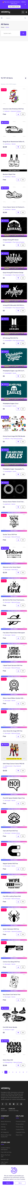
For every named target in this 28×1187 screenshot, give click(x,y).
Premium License (20, 1121)
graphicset (7, 504)
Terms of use (19, 1127)
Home (2, 27)
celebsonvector (8, 766)
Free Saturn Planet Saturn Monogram (14, 632)
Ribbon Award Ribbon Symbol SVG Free (14, 698)
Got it (8, 1183)
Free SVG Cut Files (6, 1152)
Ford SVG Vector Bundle (10, 1027)
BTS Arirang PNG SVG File (10, 338)
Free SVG (3, 1129)
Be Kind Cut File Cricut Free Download (14, 600)
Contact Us (4, 1124)
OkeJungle (7, 537)
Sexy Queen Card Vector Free (11, 994)
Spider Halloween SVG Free (11, 929)
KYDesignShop (8, 1062)
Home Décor (15, 569)
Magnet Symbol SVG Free (10, 863)
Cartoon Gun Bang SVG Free (11, 961)
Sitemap (3, 1127)
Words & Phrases (16, 537)
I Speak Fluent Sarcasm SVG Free (12, 665)
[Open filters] (25, 78)
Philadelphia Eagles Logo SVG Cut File (14, 371)
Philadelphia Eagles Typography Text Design (14, 469)
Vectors (14, 144)
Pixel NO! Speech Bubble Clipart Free (14, 798)
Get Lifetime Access (14, 6)
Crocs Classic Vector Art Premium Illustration (14, 207)
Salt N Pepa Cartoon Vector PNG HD (13, 763)
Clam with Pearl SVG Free (10, 831)
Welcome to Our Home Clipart (12, 567)
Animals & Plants (16, 833)
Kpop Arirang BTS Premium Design (13, 272)
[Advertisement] (14, 59)
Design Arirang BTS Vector (11, 240)
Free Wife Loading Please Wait (12, 896)
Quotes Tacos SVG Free (10, 534)
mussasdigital (8, 242)
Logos (12, 1029)
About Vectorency (6, 1121)
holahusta (7, 111)
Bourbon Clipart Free (9, 174)
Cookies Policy (20, 1129)
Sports (14, 373)
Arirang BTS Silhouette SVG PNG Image (14, 305)
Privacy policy (19, 1124)
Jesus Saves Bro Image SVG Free (12, 731)
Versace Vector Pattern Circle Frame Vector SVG (14, 501)
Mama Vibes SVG (8, 1060)
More (20, 1183)
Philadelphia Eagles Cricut (10, 403)
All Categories (5, 1132)
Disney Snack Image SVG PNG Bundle (14, 436)
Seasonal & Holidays (16, 111)
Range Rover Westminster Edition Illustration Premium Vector (14, 141)
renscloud (7, 1029)
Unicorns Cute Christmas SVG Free (13, 109)
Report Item (19, 1135)
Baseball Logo (5, 1159)
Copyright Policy (20, 1132)
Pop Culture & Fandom (18, 242)
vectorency (7, 144)
